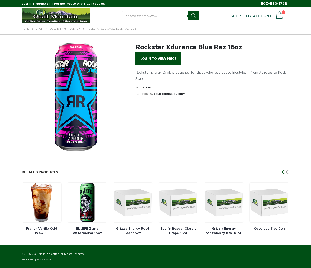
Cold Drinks (163, 94)
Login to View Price (158, 58)
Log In (27, 3)
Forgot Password (68, 3)
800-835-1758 (274, 3)
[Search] (193, 15)
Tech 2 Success (44, 259)
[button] (284, 172)
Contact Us (96, 3)
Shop (236, 15)
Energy (179, 94)
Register (43, 3)
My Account (259, 15)
